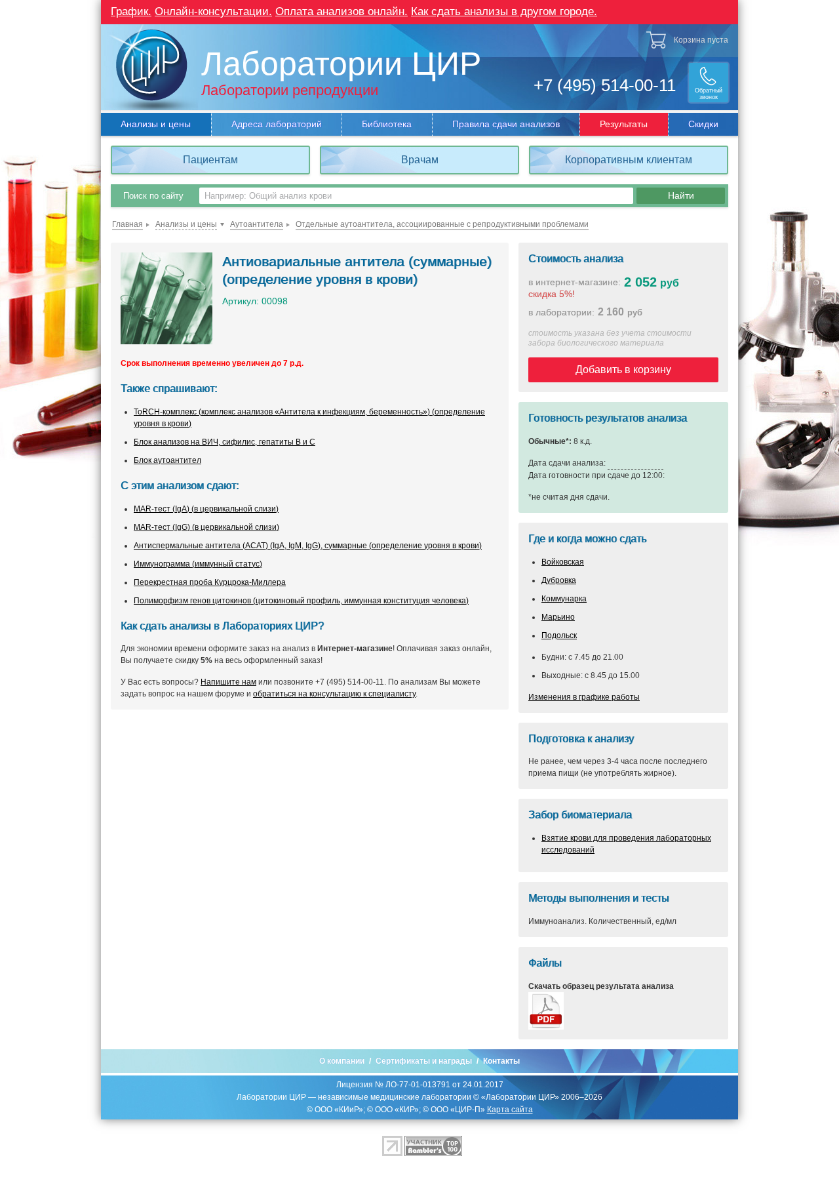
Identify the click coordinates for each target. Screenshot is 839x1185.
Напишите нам (228, 682)
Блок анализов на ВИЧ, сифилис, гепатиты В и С (224, 442)
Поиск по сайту (153, 196)
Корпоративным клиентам (628, 159)
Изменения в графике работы (584, 697)
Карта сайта (510, 1109)
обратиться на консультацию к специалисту (334, 693)
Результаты (624, 124)
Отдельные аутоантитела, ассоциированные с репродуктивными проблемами (442, 224)
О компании (341, 1061)
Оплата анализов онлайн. (341, 11)
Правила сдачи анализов (506, 124)
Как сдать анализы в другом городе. (504, 11)
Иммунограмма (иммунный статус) (198, 564)
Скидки (703, 124)
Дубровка (558, 580)
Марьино (558, 617)
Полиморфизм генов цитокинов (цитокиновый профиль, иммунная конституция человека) (301, 600)
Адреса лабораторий (276, 124)
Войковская (562, 562)
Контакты (501, 1061)
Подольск (559, 635)
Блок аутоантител (167, 460)
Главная (127, 224)
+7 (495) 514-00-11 (605, 85)
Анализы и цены (156, 124)
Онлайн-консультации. (213, 11)
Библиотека (387, 124)
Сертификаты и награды (424, 1061)
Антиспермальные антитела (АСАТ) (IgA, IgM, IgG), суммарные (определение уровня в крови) (308, 545)
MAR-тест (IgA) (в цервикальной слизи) (206, 508)
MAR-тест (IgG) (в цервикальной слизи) (206, 527)
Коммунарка (564, 598)
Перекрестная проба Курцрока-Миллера (210, 582)
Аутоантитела (256, 224)
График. (131, 11)
